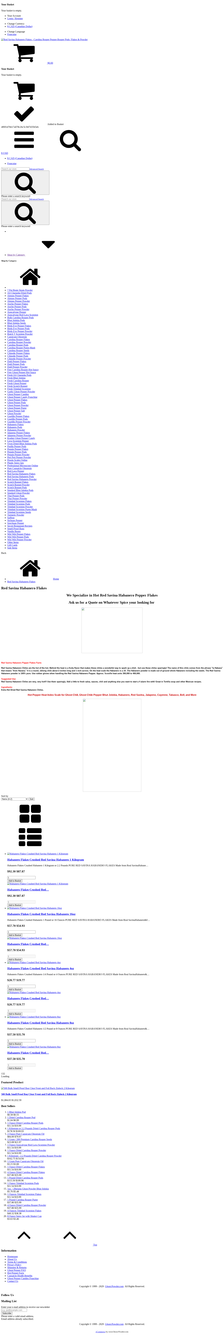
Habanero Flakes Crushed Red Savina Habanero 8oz (40, 1022)
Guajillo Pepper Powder (18, 421)
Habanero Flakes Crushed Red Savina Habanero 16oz (41, 914)
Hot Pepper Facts (15, 1273)
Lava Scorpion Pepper (18, 441)
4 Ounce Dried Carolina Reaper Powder (26, 1205)
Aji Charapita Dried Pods (19, 293)
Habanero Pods (14, 427)
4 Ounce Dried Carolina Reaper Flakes (26, 1172)
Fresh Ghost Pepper (16, 383)
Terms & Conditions (17, 1262)
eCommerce (100, 1332)
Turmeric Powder (15, 515)
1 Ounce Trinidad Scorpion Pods (23, 1183)
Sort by (4, 796)
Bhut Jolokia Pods (16, 320)
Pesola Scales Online (17, 460)
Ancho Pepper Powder (18, 309)
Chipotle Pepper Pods (17, 356)
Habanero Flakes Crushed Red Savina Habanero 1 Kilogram (45, 859)
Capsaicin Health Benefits (19, 1275)
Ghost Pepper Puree (17, 408)
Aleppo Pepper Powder (18, 301)
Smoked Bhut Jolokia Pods (20, 490)
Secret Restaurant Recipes (19, 526)
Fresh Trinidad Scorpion (19, 389)
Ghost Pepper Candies (18, 394)
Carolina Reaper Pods (17, 345)
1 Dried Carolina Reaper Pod (21, 1117)
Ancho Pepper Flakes (17, 304)
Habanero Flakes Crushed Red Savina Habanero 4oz (40, 968)
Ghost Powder (14, 413)
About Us (12, 1259)
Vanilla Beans (14, 531)
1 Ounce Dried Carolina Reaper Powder (26, 1150)
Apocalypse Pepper (16, 312)
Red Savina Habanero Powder (22, 479)
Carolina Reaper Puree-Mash (21, 347)
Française (11, 34)
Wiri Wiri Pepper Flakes (18, 534)
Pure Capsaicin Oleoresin (19, 468)
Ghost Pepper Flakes (17, 400)
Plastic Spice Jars (15, 463)
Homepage (12, 1256)
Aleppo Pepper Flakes (18, 295)
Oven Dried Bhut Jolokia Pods (22, 443)
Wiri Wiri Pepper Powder (19, 539)
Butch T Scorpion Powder (20, 334)
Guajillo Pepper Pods (17, 419)
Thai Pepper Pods (15, 495)
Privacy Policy (14, 1264)
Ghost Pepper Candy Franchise (22, 397)
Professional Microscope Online (22, 465)
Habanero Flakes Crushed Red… (28, 889)
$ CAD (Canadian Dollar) (19, 26)
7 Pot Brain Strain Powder (20, 290)
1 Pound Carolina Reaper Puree (22, 1199)
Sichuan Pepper (14, 520)
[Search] (25, 183)
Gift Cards (12, 545)
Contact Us (12, 1281)
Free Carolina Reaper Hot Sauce (23, 369)
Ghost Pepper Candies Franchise (23, 1278)
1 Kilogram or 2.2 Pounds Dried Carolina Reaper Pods (33, 1128)
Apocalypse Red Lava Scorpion (22, 315)
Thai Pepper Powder (17, 498)
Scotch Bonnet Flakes (17, 482)
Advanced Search (36, 169)
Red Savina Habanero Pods (20, 476)
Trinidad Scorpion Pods (18, 504)
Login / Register (15, 18)
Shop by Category (16, 255)
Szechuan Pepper (15, 523)
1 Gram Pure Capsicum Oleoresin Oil (25, 1161)
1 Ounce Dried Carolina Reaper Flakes (26, 1167)
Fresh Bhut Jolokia (16, 378)
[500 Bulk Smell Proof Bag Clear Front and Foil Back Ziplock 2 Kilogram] (38, 1088)
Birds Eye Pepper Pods (18, 328)
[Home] (30, 287)
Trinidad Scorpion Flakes (19, 501)
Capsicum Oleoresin (17, 336)
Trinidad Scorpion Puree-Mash (22, 509)
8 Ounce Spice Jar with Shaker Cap (24, 1216)
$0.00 (50, 63)
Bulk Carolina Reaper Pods (20, 317)
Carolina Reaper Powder (19, 342)
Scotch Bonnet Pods (17, 487)
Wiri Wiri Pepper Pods (18, 537)
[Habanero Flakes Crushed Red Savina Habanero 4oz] (34, 962)
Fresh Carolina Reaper (18, 380)
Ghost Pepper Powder (17, 405)
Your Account (14, 15)
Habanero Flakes (15, 424)
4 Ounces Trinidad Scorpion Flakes (24, 1210)
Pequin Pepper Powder (18, 454)
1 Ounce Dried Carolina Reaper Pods (25, 1123)
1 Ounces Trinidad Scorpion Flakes (24, 1194)
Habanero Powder (16, 430)
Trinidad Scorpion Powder (20, 506)
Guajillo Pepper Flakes (18, 416)
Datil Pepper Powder (17, 367)
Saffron (10, 517)
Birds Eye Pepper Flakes (19, 325)
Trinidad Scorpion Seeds (19, 512)
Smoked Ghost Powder (18, 493)
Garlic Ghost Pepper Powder (21, 391)
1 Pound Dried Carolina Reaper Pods (25, 1177)
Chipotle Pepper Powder (19, 358)
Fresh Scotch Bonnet (17, 386)
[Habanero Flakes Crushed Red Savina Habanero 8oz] (34, 1017)
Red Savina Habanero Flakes (21, 474)
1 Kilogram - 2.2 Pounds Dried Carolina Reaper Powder (34, 1156)
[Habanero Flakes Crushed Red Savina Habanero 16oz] (34, 908)
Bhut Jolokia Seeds (16, 323)
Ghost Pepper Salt (16, 410)
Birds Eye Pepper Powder (19, 331)
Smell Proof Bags (15, 528)
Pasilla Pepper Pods (16, 446)
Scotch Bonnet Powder (18, 484)
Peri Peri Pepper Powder (19, 457)
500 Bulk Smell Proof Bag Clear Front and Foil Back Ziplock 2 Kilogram (39, 1094)
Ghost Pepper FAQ (16, 1270)
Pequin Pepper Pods (17, 452)
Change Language (16, 31)
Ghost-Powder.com (114, 1286)
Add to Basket (15, 881)
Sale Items (12, 548)
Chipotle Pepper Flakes (18, 353)
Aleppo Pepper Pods (17, 298)
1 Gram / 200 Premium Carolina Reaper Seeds (29, 1139)
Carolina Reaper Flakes (18, 339)
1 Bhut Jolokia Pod (16, 1112)
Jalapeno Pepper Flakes (18, 432)
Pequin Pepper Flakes (17, 449)
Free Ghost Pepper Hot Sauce (21, 372)
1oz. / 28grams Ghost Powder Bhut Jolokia (28, 1188)
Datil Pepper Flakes (16, 361)
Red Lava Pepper (15, 471)
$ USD (4, 153)
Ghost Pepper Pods (16, 402)
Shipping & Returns (17, 1267)
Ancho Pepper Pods (17, 306)
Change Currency (15, 23)
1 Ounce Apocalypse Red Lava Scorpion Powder (31, 1145)
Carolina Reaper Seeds (18, 350)
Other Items (13, 542)
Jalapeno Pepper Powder (19, 435)
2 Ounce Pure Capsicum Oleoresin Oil (25, 1134)
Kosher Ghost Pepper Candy (21, 438)
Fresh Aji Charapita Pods (19, 375)
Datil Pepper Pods (16, 364)
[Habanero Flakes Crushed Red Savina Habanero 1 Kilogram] (37, 853)
